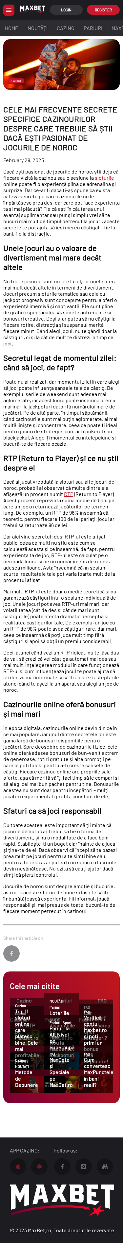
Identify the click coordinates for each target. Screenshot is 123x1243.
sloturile (104, 177)
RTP (68, 494)
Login (66, 10)
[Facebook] (11, 953)
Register (103, 10)
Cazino (65, 28)
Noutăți (38, 28)
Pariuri (93, 28)
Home (11, 28)
